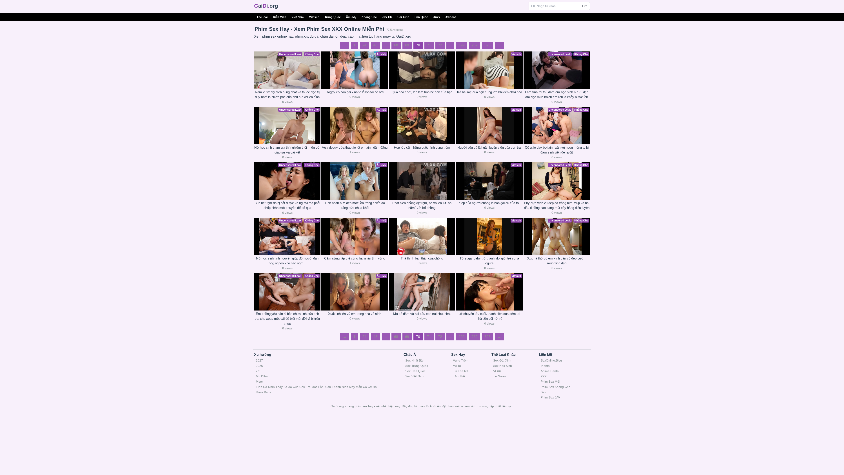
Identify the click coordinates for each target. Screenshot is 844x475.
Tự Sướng (500, 376)
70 (418, 45)
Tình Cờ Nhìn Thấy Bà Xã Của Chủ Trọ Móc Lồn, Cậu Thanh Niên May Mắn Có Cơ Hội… (318, 387)
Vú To (457, 365)
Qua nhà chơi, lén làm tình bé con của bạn (422, 92)
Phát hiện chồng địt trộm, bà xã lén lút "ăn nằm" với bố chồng (421, 205)
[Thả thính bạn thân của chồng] (422, 236)
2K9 (258, 371)
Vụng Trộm (460, 360)
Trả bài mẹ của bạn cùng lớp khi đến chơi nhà (489, 92)
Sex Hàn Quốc (415, 371)
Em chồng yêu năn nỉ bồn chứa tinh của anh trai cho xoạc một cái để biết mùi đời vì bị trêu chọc (287, 318)
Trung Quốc (333, 17)
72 (440, 45)
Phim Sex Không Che (555, 387)
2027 (259, 360)
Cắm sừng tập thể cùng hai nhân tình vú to (354, 258)
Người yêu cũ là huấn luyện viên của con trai (489, 147)
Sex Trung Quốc (416, 365)
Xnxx (436, 17)
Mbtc (259, 381)
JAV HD (387, 17)
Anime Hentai (550, 371)
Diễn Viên (279, 17)
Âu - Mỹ (351, 17)
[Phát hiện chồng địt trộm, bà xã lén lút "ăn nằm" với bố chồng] (422, 181)
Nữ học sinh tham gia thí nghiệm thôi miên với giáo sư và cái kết (287, 150)
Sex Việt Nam (414, 376)
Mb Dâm (262, 376)
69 (407, 45)
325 (488, 45)
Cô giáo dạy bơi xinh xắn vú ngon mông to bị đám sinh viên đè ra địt (557, 150)
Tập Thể (459, 376)
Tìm (584, 6)
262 (475, 45)
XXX (544, 376)
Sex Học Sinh (502, 365)
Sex (543, 392)
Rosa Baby (263, 392)
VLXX (497, 371)
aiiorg (266, 6)
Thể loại (262, 17)
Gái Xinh (403, 17)
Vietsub (314, 17)
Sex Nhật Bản (414, 360)
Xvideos (450, 17)
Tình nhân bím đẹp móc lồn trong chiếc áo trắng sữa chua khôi (355, 205)
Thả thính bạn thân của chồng (422, 258)
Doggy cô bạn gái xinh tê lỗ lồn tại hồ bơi (355, 92)
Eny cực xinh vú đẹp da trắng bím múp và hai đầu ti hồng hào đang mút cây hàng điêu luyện (556, 205)
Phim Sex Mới (550, 381)
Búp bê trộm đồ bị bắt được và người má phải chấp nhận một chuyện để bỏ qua (287, 205)
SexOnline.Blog (551, 360)
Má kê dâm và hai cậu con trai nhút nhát (422, 314)
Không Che (369, 17)
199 (462, 45)
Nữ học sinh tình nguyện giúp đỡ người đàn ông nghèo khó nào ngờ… (287, 260)
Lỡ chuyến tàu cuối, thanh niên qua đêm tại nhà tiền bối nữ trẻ (489, 316)
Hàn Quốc (421, 17)
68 (396, 45)
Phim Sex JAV (550, 397)
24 (364, 45)
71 (429, 45)
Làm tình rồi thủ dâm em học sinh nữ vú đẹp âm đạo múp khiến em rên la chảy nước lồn (556, 94)
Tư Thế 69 (460, 371)
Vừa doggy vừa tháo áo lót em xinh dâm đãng (354, 147)
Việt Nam (297, 17)
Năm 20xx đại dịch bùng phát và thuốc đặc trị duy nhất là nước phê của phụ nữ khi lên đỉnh (287, 94)
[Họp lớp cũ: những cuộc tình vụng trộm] (422, 125)
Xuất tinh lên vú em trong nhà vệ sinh (354, 314)
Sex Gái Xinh (502, 360)
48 (375, 45)
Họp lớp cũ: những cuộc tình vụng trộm (422, 147)
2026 (259, 365)
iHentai (545, 365)
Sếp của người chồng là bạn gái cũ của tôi (489, 203)
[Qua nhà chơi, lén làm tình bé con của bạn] (422, 70)
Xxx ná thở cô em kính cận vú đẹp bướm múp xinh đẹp (556, 260)
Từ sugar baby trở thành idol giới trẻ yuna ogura (489, 260)
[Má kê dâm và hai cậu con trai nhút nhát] (422, 292)
